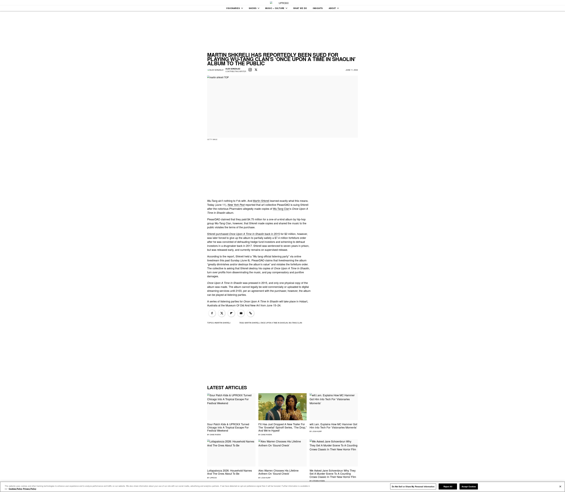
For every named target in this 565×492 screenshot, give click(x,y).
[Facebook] (212, 313)
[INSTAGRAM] (250, 70)
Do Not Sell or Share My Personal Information (413, 486)
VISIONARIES (233, 8)
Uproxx (213, 477)
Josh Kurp (317, 431)
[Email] (241, 313)
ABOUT (332, 8)
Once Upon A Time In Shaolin (274, 322)
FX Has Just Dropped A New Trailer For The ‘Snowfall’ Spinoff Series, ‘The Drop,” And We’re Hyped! (282, 427)
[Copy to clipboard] (250, 313)
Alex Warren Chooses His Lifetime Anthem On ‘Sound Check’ (278, 472)
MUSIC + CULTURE (274, 8)
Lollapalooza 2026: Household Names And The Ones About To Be (229, 472)
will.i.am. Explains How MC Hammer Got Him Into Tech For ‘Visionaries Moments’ (333, 425)
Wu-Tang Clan (281, 208)
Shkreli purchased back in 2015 (243, 234)
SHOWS (253, 8)
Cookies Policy (15, 488)
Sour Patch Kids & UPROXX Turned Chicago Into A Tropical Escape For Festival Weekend (228, 427)
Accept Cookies (469, 486)
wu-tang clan (295, 322)
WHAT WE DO (300, 8)
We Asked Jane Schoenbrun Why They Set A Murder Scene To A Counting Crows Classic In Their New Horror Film (333, 473)
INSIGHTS (318, 8)
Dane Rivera (215, 434)
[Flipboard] (231, 313)
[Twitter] (221, 313)
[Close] (560, 486)
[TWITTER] (256, 70)
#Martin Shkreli (222, 322)
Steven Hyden (318, 480)
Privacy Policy (29, 488)
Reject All (447, 486)
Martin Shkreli (261, 201)
